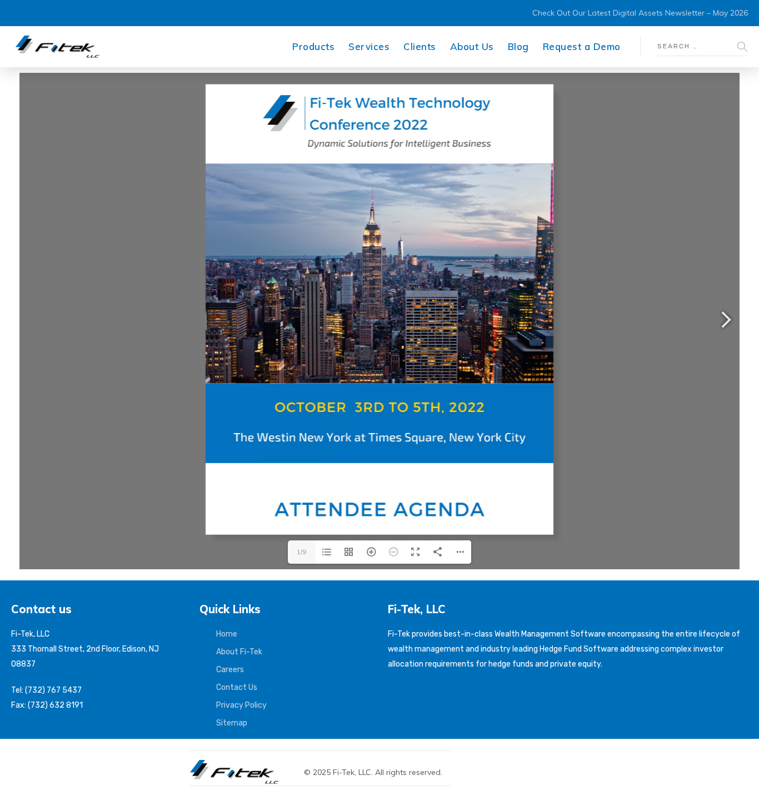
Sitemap (231, 723)
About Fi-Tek (239, 652)
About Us (472, 46)
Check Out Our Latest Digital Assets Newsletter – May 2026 (640, 13)
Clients (419, 46)
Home (226, 634)
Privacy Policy (241, 705)
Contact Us (236, 687)
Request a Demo (582, 46)
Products (313, 46)
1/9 (301, 552)
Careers (230, 669)
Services (369, 46)
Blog (518, 46)
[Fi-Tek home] (240, 765)
